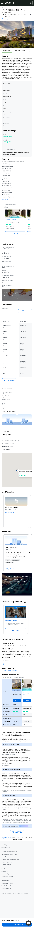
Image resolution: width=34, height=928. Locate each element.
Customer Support (6, 874)
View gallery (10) (25, 45)
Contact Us (4, 871)
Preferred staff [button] (9, 562)
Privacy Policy (5, 880)
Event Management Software (9, 851)
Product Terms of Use (7, 883)
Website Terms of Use (7, 886)
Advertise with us (6, 888)
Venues (5, 7)
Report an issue (6, 838)
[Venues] (30, 3)
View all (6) (5, 200)
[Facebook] (3, 664)
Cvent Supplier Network (8, 845)
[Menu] (2, 2)
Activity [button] (8, 560)
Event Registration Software (9, 854)
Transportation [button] (15, 560)
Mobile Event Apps (6, 856)
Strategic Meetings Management (10, 859)
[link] (16, 540)
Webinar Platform (6, 864)
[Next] (32, 50)
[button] (14, 310)
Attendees (5, 308)
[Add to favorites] (31, 14)
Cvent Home (5, 868)
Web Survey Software (7, 862)
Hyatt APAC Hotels (11, 620)
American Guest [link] (11, 547)
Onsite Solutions (6, 847)
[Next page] (28, 222)
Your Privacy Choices (7, 876)
